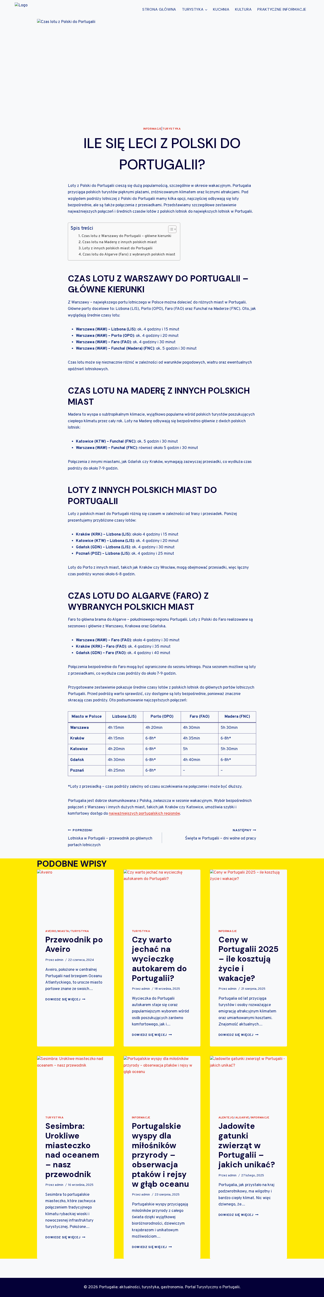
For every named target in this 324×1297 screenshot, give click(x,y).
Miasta (63, 931)
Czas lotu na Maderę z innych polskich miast (119, 242)
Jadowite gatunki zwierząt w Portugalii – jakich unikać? (246, 1145)
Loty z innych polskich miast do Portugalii (117, 248)
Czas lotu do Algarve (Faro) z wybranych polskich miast (129, 254)
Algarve (242, 1118)
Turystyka (171, 129)
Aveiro (50, 931)
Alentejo (226, 1118)
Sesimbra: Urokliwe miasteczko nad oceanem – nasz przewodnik (72, 1150)
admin (59, 960)
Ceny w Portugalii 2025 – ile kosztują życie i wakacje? (248, 959)
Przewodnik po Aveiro (74, 944)
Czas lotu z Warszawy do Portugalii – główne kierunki (126, 236)
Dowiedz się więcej (65, 1000)
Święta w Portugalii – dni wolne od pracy (220, 834)
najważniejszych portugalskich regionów (144, 813)
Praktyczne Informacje (281, 9)
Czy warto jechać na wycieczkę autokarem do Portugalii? (159, 959)
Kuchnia (221, 9)
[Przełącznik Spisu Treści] (170, 229)
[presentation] (75, 895)
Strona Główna (159, 9)
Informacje (152, 129)
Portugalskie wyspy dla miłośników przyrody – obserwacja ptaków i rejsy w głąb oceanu (160, 1155)
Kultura (243, 9)
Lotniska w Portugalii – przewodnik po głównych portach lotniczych (110, 838)
